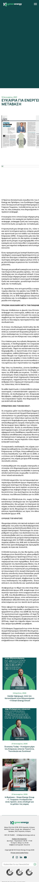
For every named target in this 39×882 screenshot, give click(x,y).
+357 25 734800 (9, 835)
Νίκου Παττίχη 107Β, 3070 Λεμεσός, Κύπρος (19, 827)
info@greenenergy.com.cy (26, 835)
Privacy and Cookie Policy (19, 853)
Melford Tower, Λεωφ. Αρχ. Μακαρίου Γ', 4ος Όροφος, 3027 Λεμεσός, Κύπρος (19, 830)
